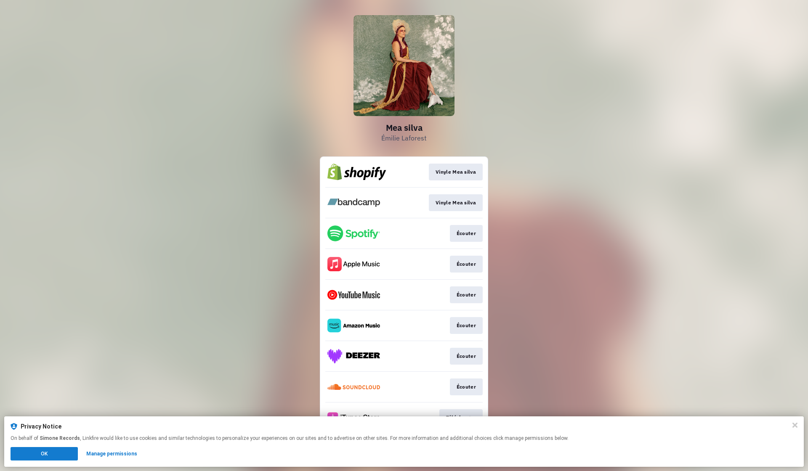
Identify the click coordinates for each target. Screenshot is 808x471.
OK (44, 454)
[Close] (795, 425)
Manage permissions (111, 454)
